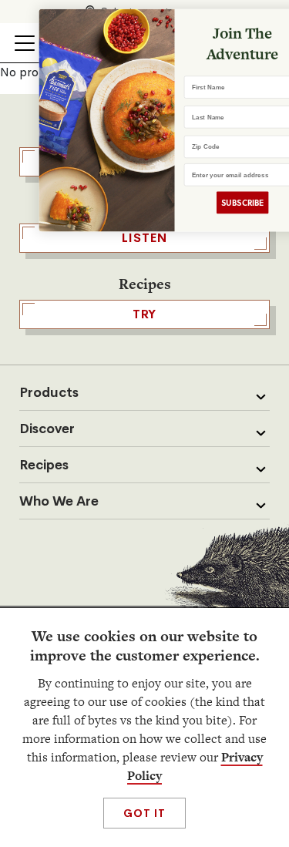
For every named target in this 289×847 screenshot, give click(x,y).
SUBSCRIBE (225, 202)
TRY (145, 314)
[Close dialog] (280, 21)
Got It (144, 813)
